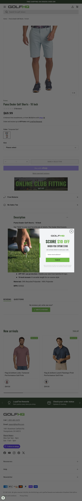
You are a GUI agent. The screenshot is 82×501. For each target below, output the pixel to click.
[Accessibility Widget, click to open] (3, 498)
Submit (57, 260)
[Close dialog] (71, 231)
